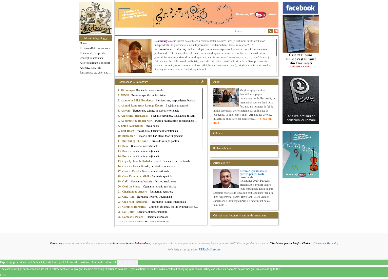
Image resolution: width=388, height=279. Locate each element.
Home (83, 43)
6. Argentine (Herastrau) (133, 115)
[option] (196, 15)
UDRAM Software (209, 249)
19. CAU (123, 181)
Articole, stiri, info (90, 67)
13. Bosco (124, 151)
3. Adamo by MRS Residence (136, 100)
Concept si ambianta (91, 58)
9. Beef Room (126, 131)
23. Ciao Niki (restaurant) (134, 201)
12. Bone (123, 146)
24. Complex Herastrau (132, 206)
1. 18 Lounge (126, 90)
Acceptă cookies (127, 262)
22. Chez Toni (126, 196)
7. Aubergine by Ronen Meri (135, 120)
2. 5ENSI (124, 95)
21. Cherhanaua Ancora (133, 191)
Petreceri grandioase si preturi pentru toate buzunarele (253, 174)
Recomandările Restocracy (95, 48)
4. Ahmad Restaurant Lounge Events (141, 105)
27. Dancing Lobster (130, 222)
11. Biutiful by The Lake (133, 141)
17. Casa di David (129, 171)
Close (3, 275)
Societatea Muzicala (325, 243)
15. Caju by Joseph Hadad (134, 161)
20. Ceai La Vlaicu (129, 186)
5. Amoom (124, 110)
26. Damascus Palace (131, 217)
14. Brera (124, 156)
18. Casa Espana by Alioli (134, 176)
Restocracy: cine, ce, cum (243, 57)
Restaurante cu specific (93, 53)
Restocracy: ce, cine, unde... (96, 72)
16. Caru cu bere (128, 166)
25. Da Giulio (126, 212)
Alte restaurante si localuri (95, 63)
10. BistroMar (127, 136)
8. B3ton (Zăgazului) (131, 126)
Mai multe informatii (104, 262)
